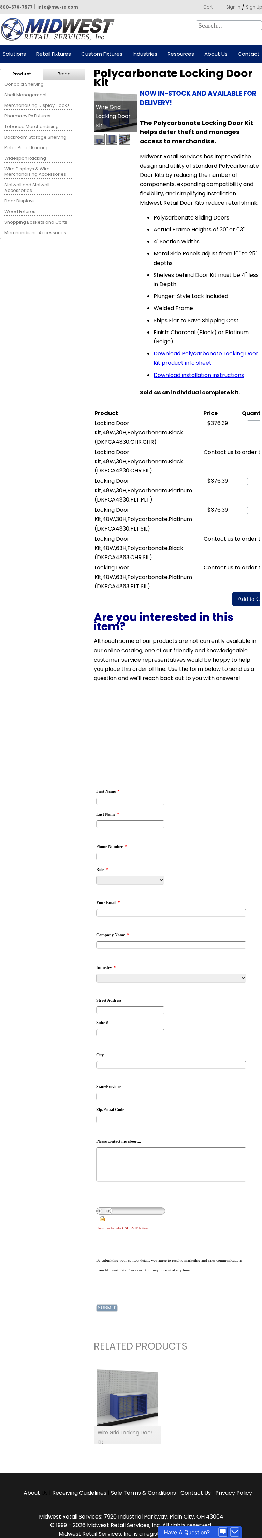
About (32, 1493)
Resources (181, 54)
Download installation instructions (199, 375)
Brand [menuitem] (64, 74)
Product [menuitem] (21, 74)
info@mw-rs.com (57, 7)
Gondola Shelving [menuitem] (24, 84)
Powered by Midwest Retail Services (60, 29)
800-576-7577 (16, 7)
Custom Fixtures (101, 54)
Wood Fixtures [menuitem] (19, 211)
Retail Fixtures (53, 54)
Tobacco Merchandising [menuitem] (31, 126)
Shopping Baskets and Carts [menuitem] (35, 222)
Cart (208, 7)
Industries (145, 54)
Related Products (140, 1347)
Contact (249, 54)
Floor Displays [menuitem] (19, 201)
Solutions (14, 54)
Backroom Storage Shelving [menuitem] (35, 137)
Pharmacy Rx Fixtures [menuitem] (27, 116)
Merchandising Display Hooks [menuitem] (37, 105)
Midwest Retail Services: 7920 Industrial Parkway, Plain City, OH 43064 (131, 1517)
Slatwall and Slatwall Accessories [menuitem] (26, 188)
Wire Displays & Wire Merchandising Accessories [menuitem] (35, 172)
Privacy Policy (233, 1493)
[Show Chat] (222, 1532)
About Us (216, 54)
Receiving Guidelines (79, 1493)
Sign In (233, 7)
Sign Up (254, 7)
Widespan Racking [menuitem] (25, 158)
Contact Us (195, 1493)
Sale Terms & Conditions (143, 1493)
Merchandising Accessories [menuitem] (35, 232)
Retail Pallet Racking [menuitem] (26, 147)
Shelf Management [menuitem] (25, 94)
